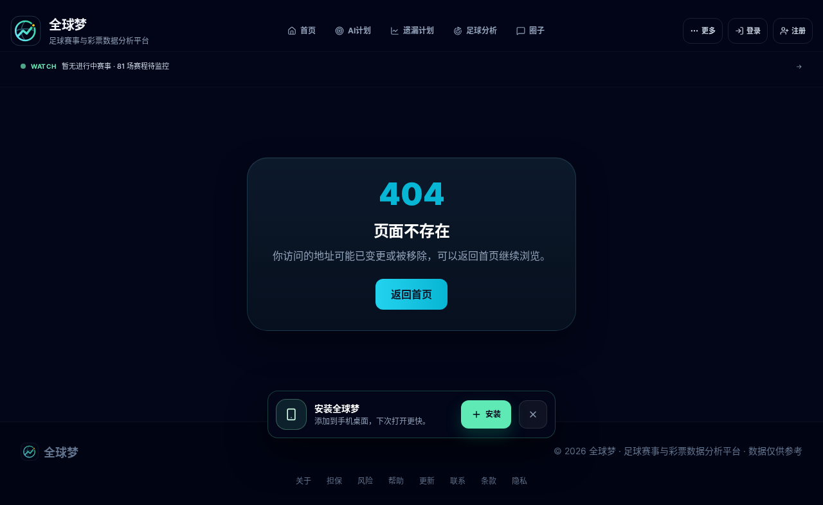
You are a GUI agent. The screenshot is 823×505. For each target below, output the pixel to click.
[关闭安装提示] (533, 414)
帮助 (396, 481)
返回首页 (411, 294)
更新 (427, 481)
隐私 (519, 481)
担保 (334, 481)
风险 (365, 481)
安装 (493, 414)
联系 (458, 481)
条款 (488, 481)
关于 (303, 481)
